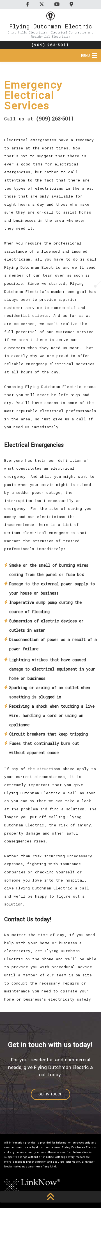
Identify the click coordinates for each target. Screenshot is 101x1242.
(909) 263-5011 (50, 45)
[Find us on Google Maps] (72, 4)
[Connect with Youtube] (57, 4)
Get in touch (50, 1094)
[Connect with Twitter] (42, 4)
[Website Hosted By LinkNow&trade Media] (32, 1186)
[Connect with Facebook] (28, 4)
